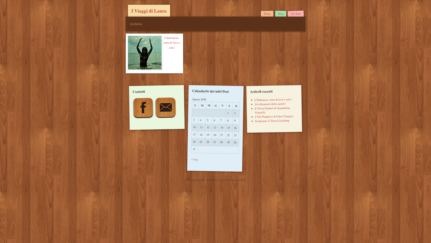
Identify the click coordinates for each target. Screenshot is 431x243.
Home (267, 14)
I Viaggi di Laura (149, 10)
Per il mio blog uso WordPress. (202, 180)
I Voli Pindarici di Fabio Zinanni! (274, 116)
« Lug (194, 159)
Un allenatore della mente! (270, 104)
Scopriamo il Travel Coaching (272, 121)
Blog (280, 14)
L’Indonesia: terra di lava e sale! (172, 43)
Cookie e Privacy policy (233, 180)
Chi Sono (295, 13)
